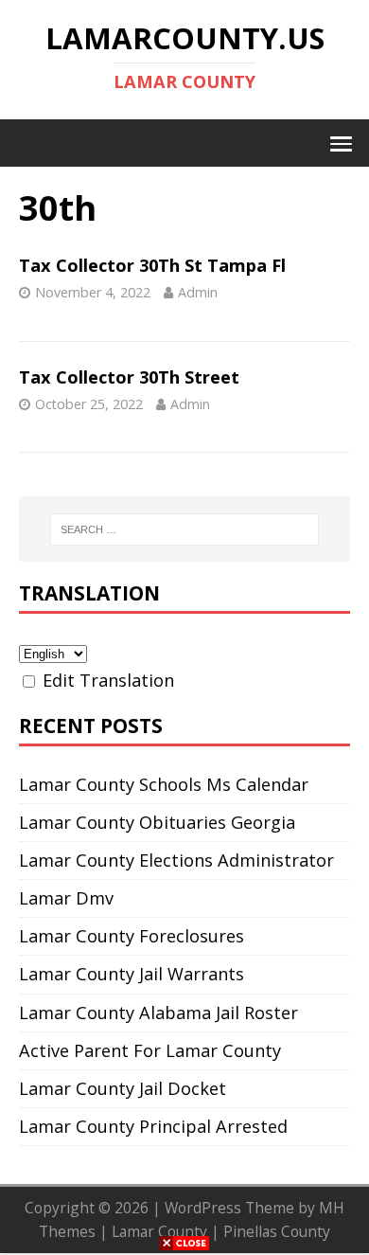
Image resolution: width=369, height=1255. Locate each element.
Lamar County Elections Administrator (176, 860)
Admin (198, 292)
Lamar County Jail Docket (122, 1088)
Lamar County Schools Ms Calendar (163, 784)
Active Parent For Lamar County (150, 1050)
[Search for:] (185, 529)
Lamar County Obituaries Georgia (157, 822)
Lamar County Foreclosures (131, 935)
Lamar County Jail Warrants (131, 973)
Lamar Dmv (66, 898)
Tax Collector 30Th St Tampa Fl (152, 265)
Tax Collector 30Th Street (129, 377)
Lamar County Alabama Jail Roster (158, 1012)
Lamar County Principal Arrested (153, 1126)
